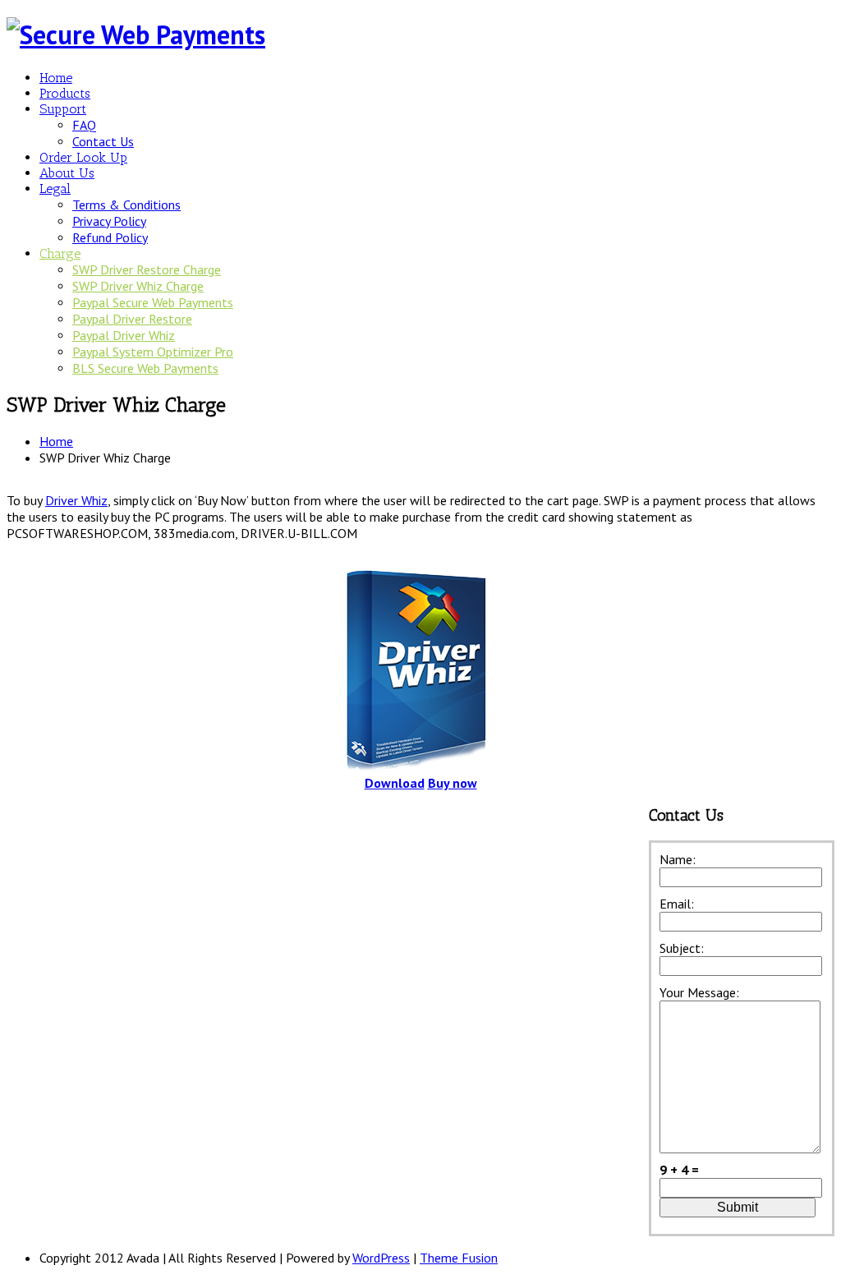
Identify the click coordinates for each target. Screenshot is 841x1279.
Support (62, 109)
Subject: (681, 948)
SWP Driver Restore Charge (146, 269)
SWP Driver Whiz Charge (138, 286)
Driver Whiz (76, 500)
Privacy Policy (109, 221)
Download (395, 783)
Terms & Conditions (126, 204)
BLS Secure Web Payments (145, 368)
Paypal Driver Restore (132, 319)
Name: (677, 859)
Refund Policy (110, 237)
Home (55, 77)
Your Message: (699, 992)
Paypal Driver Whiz (123, 335)
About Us (66, 173)
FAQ (84, 125)
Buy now (452, 783)
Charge (59, 253)
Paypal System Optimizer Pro (152, 351)
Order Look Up (83, 157)
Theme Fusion (459, 1257)
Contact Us (103, 141)
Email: (676, 903)
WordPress (381, 1257)
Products (64, 93)
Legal (55, 188)
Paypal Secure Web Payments (152, 302)
